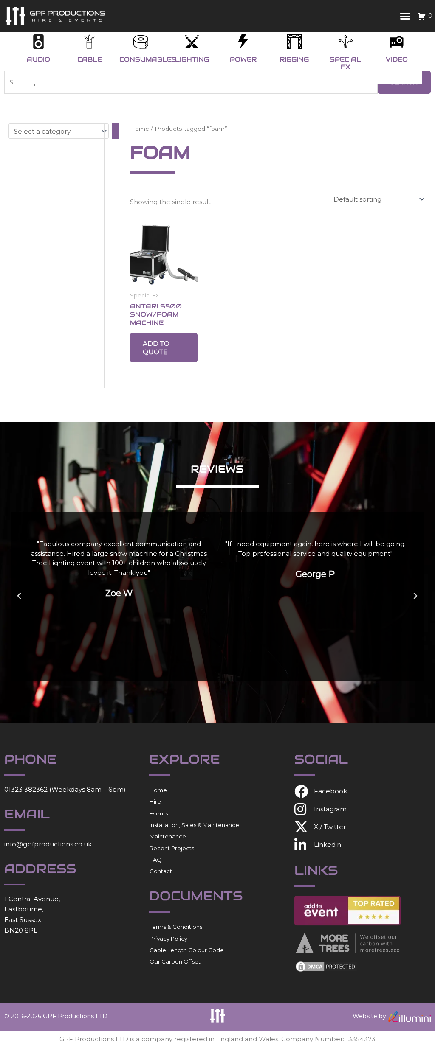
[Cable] (89, 41)
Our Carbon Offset (175, 961)
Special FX (345, 63)
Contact (161, 871)
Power (243, 59)
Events (159, 813)
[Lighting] (191, 41)
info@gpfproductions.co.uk (48, 844)
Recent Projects (172, 848)
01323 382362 (26, 789)
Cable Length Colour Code (187, 950)
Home (139, 128)
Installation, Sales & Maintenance (194, 824)
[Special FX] (345, 41)
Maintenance (168, 836)
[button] (405, 16)
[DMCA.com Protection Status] (326, 966)
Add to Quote (156, 347)
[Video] (396, 41)
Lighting (192, 59)
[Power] (243, 41)
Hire (155, 801)
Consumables (148, 59)
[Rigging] (294, 41)
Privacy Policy (168, 938)
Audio (38, 59)
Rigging (294, 59)
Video (397, 59)
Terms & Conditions (176, 926)
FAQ (156, 859)
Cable (89, 59)
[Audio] (38, 41)
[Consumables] (140, 41)
